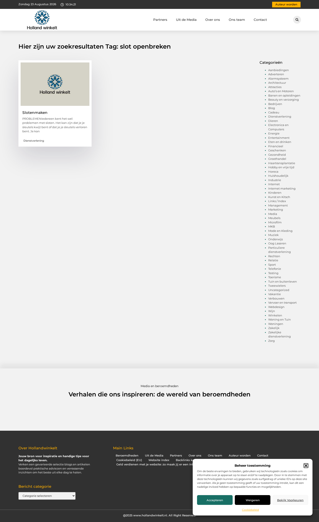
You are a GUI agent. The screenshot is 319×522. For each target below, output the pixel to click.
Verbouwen (276, 298)
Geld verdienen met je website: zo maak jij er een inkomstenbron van (167, 464)
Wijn (271, 311)
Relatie (273, 260)
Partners (160, 20)
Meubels (274, 218)
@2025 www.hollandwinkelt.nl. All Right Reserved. (159, 515)
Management (278, 205)
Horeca (273, 171)
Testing (273, 273)
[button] (306, 465)
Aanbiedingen (278, 70)
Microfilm (275, 222)
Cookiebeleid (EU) (129, 460)
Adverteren (276, 74)
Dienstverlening (33, 140)
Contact (260, 20)
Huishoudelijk (278, 175)
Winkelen (275, 315)
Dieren (273, 121)
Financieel (275, 146)
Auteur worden (240, 455)
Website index (158, 460)
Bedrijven (275, 104)
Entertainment (278, 137)
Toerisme (274, 277)
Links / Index (277, 201)
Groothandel (277, 158)
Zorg (271, 340)
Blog (271, 108)
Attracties (274, 87)
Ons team (237, 20)
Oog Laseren (277, 243)
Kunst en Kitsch (279, 197)
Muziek (273, 235)
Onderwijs (275, 239)
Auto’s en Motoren (281, 91)
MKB (271, 226)
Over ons (212, 20)
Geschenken (277, 150)
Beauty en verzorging (283, 99)
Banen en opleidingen (284, 95)
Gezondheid (277, 154)
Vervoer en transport (282, 302)
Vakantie (274, 294)
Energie (274, 133)
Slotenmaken (35, 112)
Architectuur (277, 82)
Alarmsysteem (278, 78)
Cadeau (273, 112)
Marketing (275, 209)
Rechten (274, 256)
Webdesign (276, 307)
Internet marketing (282, 188)
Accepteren (215, 500)
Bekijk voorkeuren (290, 500)
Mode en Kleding (280, 230)
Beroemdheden (127, 455)
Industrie (274, 180)
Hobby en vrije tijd (281, 167)
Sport (272, 264)
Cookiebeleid (250, 509)
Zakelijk (274, 328)
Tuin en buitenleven (282, 281)
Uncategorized (278, 290)
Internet (274, 184)
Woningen (275, 324)
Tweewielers (277, 285)
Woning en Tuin (279, 319)
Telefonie (274, 268)
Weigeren (253, 500)
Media (272, 214)
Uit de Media (186, 20)
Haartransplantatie (281, 163)
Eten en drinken (279, 142)
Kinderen (274, 192)
